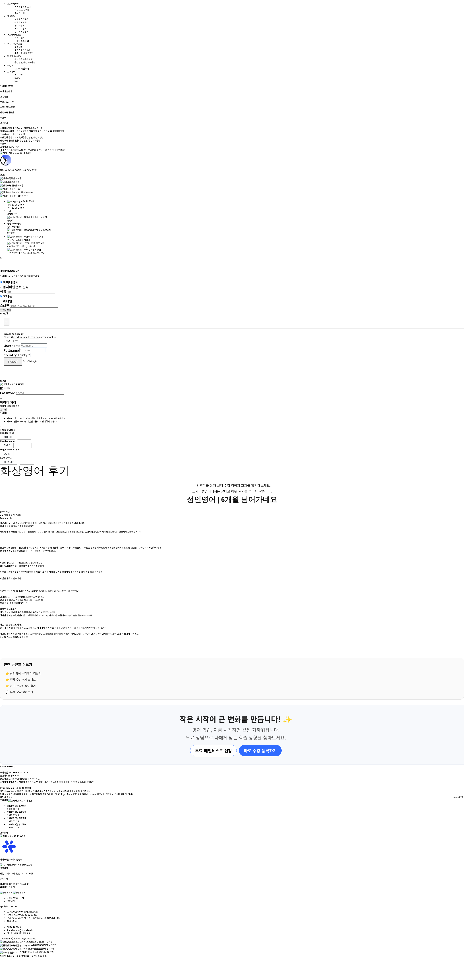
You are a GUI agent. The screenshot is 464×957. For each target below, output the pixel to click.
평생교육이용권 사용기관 (41, 941)
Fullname (11, 350)
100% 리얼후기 (21, 68)
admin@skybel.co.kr (23, 930)
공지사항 (18, 74)
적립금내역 (53, 149)
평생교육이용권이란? (24, 59)
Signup (13, 361)
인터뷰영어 (19, 25)
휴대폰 (7, 296)
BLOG (17, 77)
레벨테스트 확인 (20, 149)
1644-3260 (25, 152)
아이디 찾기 (5, 309)
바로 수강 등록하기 (260, 750)
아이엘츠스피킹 (21, 19)
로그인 (11, 86)
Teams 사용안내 (21, 9)
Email (8, 340)
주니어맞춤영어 (21, 31)
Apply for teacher (8, 906)
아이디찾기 (10, 282)
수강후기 (4, 143)
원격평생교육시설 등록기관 (44, 944)
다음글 (10, 797)
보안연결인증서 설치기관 (43, 948)
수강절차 (18, 46)
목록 (455, 797)
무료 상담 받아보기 (21, 692)
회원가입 (4, 86)
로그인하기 (5, 313)
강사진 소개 (19, 12)
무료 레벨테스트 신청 (213, 750)
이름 (3, 291)
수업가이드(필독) (22, 49)
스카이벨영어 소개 (22, 6)
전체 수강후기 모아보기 (24, 679)
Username (12, 345)
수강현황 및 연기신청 (37, 149)
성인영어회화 (20, 22)
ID (1, 388)
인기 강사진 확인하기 (23, 685)
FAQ (16, 80)
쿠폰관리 (62, 149)
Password (7, 392)
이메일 (7, 301)
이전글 (3, 797)
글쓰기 (461, 797)
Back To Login (30, 361)
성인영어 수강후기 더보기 (25, 673)
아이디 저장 (8, 402)
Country (10, 355)
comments (6, 517)
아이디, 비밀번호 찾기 (10, 406)
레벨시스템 (19, 37)
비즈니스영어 (20, 28)
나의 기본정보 (6, 149)
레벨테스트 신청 (21, 40)
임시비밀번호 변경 (15, 286)
